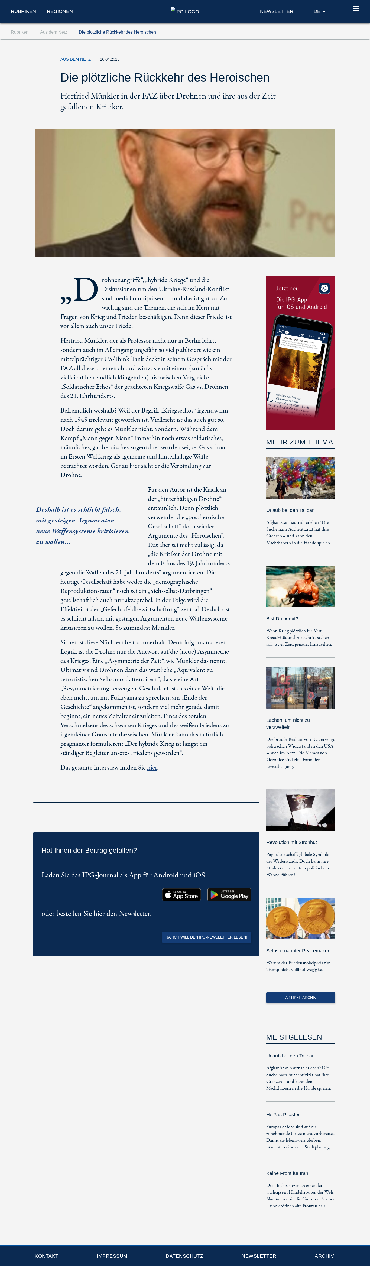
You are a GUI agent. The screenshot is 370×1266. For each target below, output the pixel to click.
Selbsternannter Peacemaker (297, 950)
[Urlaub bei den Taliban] (300, 481)
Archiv (324, 1256)
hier (152, 767)
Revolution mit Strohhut (291, 842)
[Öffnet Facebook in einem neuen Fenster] (290, 61)
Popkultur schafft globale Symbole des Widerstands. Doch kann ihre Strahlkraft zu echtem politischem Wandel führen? (297, 864)
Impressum (112, 1256)
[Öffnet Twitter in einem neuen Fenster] (278, 61)
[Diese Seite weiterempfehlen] (303, 61)
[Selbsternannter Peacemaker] (300, 922)
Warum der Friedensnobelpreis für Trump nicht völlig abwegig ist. (298, 966)
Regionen (60, 11)
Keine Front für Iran (287, 1173)
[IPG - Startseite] (185, 11)
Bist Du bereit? (282, 618)
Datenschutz (184, 1256)
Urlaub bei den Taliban (290, 510)
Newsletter (259, 1256)
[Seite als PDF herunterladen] (254, 795)
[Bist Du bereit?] (300, 590)
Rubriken (23, 11)
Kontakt (47, 1256)
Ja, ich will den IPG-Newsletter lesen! (206, 937)
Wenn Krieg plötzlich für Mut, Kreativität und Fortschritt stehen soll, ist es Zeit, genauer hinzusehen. (299, 638)
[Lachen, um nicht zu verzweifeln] (300, 691)
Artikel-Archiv (300, 997)
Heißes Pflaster (283, 1114)
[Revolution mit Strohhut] (300, 813)
